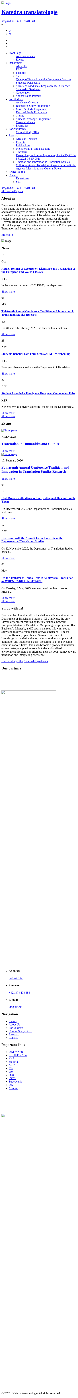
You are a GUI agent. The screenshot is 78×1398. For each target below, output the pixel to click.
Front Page (15, 52)
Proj (11, 1071)
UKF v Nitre (16, 1051)
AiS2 (12, 1065)
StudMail (14, 1061)
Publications (23, 145)
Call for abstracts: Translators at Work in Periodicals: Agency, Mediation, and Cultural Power (46, 167)
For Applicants (17, 128)
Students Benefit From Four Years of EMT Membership (35, 353)
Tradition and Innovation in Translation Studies (43, 161)
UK (11, 1084)
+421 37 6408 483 (25, 21)
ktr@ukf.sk (7, 21)
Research (14, 135)
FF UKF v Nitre (18, 1055)
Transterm (21, 152)
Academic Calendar (27, 102)
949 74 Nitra (16, 978)
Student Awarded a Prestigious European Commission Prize (38, 393)
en (10, 33)
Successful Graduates (28, 89)
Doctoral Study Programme (31, 112)
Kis (11, 1068)
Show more (8, 291)
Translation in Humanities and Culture (30, 444)
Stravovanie (15, 1081)
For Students (16, 99)
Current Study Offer (27, 132)
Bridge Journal (17, 171)
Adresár (13, 1088)
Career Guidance (25, 122)
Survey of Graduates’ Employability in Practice (43, 85)
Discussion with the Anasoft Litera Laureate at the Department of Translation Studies (32, 539)
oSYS (12, 1078)
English (18, 191)
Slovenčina (7, 191)
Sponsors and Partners (28, 95)
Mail (11, 1058)
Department (15, 62)
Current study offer (12, 661)
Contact (13, 175)
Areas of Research (26, 138)
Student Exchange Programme (33, 119)
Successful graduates (36, 661)
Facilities (21, 72)
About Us (21, 66)
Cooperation (23, 92)
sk (10, 30)
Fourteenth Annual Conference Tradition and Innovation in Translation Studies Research (35, 469)
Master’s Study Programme (31, 109)
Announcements (25, 56)
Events (20, 59)
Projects (20, 142)
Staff (18, 76)
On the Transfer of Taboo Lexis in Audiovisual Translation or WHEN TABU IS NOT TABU (37, 579)
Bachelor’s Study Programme (33, 105)
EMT (19, 69)
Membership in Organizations (33, 148)
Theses (20, 115)
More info (7, 234)
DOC (12, 1074)
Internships (22, 125)
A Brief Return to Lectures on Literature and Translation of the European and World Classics (38, 270)
